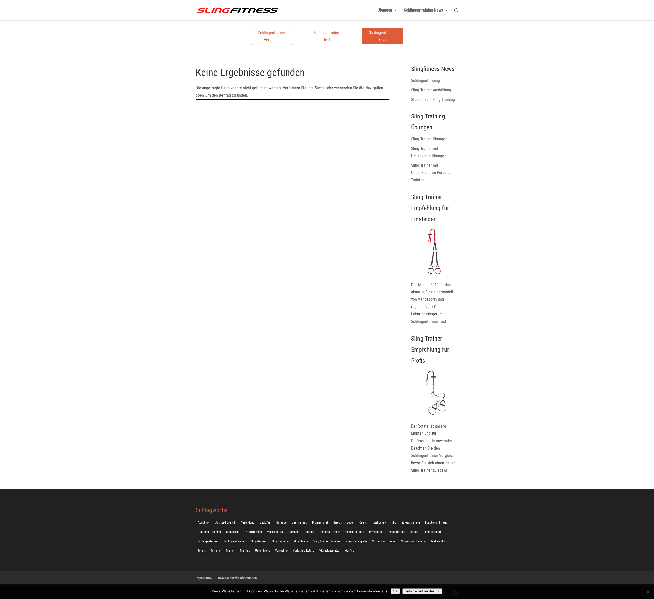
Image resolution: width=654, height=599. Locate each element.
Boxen (350, 522)
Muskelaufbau (275, 532)
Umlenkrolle (262, 550)
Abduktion (204, 522)
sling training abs (356, 541)
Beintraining (299, 522)
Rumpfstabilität (433, 532)
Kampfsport (233, 532)
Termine (216, 550)
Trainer (230, 550)
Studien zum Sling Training (433, 99)
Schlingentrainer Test (327, 36)
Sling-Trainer (258, 541)
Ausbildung (247, 522)
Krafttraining (254, 532)
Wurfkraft (350, 550)
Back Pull (265, 522)
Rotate (414, 532)
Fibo (393, 522)
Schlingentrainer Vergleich (271, 36)
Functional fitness (436, 522)
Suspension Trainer (384, 541)
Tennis (202, 550)
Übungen (385, 10)
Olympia (294, 532)
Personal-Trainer (330, 532)
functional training (209, 532)
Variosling (281, 550)
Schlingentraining (425, 80)
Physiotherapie (354, 532)
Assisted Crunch (225, 522)
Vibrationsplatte (329, 550)
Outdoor (309, 532)
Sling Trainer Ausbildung (431, 90)
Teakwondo (438, 541)
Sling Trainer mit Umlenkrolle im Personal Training (431, 172)
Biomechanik (320, 522)
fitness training (410, 522)
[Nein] (647, 591)
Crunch (363, 522)
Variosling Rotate (303, 550)
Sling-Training (280, 541)
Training (245, 550)
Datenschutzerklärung (422, 591)
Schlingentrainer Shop (382, 36)
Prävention (376, 532)
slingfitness (301, 541)
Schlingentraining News (423, 10)
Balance (281, 522)
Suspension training (413, 541)
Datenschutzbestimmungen (237, 578)
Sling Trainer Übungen (429, 139)
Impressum (204, 578)
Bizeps (337, 522)
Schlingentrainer (208, 541)
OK (395, 591)
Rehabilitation (396, 532)
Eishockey (379, 522)
